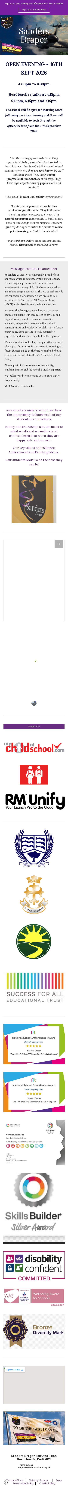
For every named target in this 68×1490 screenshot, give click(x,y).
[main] (34, 35)
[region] (34, 7)
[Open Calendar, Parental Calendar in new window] (59, 544)
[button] (4, 19)
